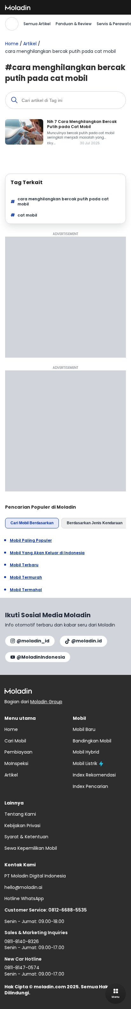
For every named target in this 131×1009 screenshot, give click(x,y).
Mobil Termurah (26, 577)
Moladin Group (46, 701)
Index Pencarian (90, 786)
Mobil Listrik (85, 763)
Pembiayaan (18, 752)
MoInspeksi (16, 763)
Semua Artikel (37, 23)
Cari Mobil (15, 741)
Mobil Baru (84, 729)
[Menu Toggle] (115, 993)
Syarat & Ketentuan (26, 837)
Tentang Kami (20, 814)
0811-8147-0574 (21, 967)
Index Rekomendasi (94, 775)
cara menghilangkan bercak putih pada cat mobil (63, 202)
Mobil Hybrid (86, 752)
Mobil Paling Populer (31, 540)
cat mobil (27, 215)
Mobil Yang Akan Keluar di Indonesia (47, 552)
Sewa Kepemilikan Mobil (30, 848)
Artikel (30, 43)
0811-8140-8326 (21, 941)
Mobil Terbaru (24, 565)
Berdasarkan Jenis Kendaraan (94, 523)
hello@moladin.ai (23, 887)
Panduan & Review (74, 23)
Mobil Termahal (26, 589)
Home (11, 43)
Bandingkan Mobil (92, 741)
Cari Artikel (11, 24)
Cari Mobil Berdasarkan (31, 523)
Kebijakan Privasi (22, 825)
